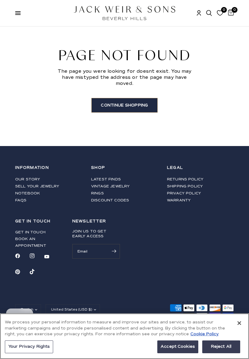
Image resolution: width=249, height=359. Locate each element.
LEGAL (175, 168)
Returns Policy (185, 179)
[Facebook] (22, 256)
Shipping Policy (185, 186)
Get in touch (30, 232)
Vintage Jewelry (110, 186)
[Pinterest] (22, 271)
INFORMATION (32, 168)
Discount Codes (110, 200)
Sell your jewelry (37, 186)
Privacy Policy (184, 193)
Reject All (221, 346)
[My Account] (199, 13)
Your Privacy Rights (29, 346)
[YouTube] (51, 256)
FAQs (21, 200)
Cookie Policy (204, 334)
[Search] (209, 13)
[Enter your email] (114, 251)
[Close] (239, 323)
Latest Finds (106, 179)
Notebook (27, 193)
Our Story (27, 179)
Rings (97, 193)
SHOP (98, 168)
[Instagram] (36, 256)
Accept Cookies (178, 346)
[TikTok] (36, 271)
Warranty (179, 200)
